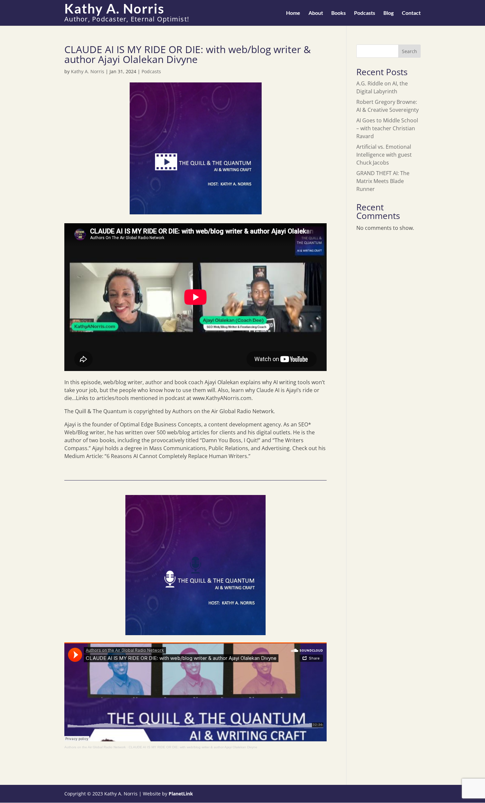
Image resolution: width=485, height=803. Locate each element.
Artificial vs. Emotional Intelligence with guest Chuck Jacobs (384, 154)
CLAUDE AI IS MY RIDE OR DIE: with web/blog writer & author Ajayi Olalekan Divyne (193, 747)
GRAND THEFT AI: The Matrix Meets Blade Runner (382, 181)
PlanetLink (181, 793)
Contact (411, 13)
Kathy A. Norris (87, 71)
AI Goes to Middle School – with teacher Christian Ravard (387, 128)
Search (409, 51)
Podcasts (364, 13)
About (315, 13)
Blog (388, 13)
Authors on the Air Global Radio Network (95, 747)
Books (338, 13)
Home (293, 13)
